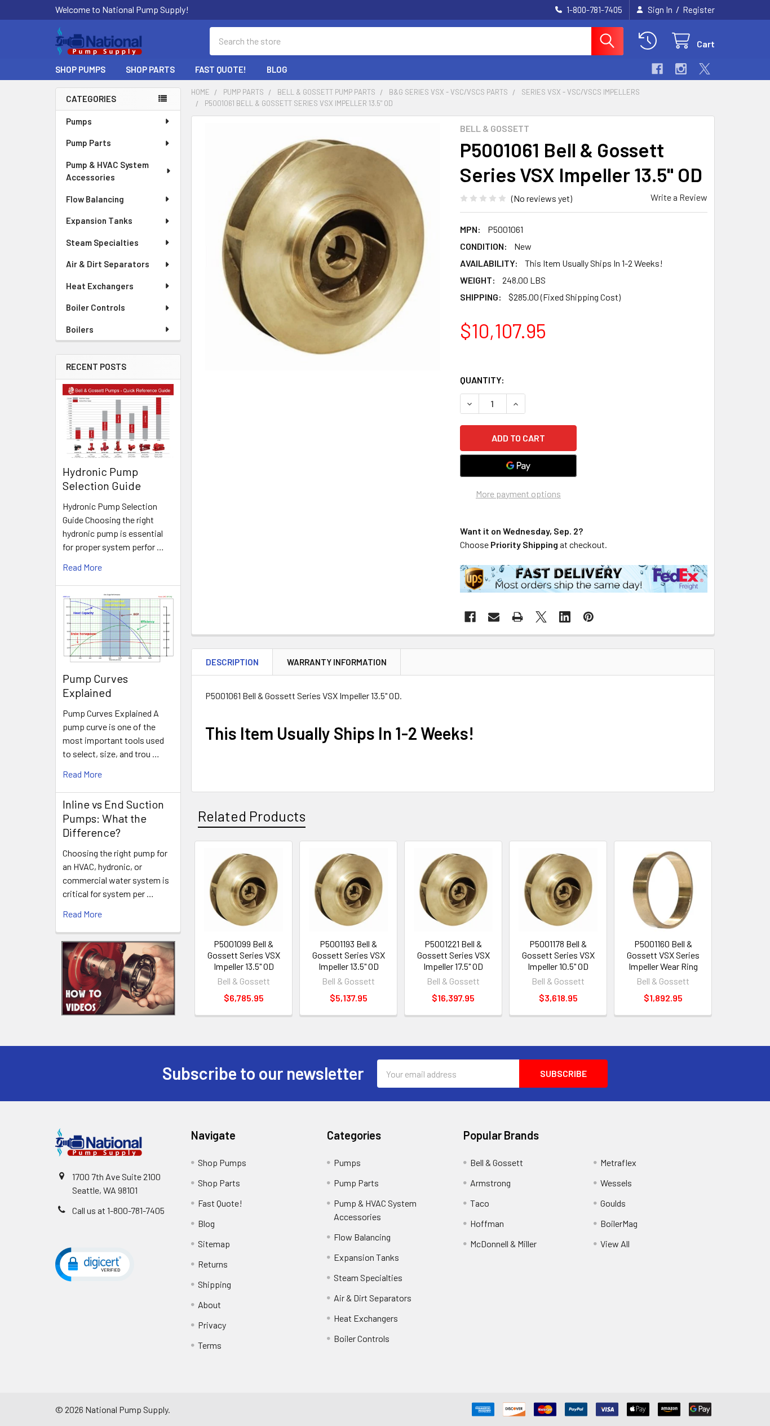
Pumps (79, 121)
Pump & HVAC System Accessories (107, 171)
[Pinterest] (588, 617)
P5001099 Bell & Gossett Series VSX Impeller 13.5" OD (243, 955)
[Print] (517, 617)
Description (232, 662)
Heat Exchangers (100, 286)
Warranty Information (337, 662)
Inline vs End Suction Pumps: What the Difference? (113, 818)
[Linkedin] (565, 617)
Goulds (613, 1203)
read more (82, 567)
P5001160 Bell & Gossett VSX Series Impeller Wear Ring (663, 955)
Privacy (212, 1324)
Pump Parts (88, 143)
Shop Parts (150, 69)
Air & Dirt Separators (107, 264)
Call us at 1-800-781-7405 (118, 1210)
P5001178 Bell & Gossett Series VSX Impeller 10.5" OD (558, 955)
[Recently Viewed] (650, 41)
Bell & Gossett (496, 1162)
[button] (118, 978)
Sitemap (214, 1243)
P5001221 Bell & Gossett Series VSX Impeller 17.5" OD (453, 955)
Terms (210, 1345)
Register (699, 10)
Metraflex (618, 1162)
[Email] (494, 617)
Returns (213, 1264)
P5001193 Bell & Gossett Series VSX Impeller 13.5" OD (348, 955)
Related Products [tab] (252, 815)
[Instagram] (681, 69)
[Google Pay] (518, 465)
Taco (479, 1203)
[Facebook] (657, 69)
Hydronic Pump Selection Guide (102, 478)
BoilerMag (619, 1223)
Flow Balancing (95, 199)
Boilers (80, 329)
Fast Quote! (220, 69)
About (209, 1304)
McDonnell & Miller (503, 1243)
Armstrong (490, 1182)
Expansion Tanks (99, 220)
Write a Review (678, 197)
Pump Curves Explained (95, 685)
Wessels (616, 1182)
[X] (704, 69)
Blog (277, 69)
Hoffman (487, 1223)
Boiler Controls (95, 307)
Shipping (214, 1284)
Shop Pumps (80, 69)
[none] (322, 247)
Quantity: (482, 379)
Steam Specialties (102, 242)
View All (615, 1243)
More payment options (518, 493)
